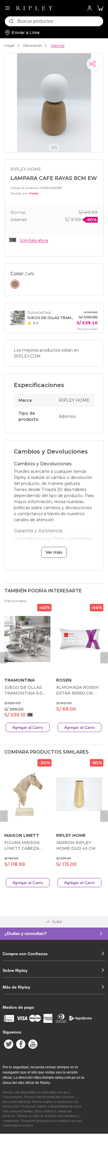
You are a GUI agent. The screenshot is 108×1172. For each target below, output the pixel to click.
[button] (100, 8)
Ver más (54, 552)
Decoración (32, 45)
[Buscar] (11, 21)
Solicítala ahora (34, 240)
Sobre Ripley (15, 970)
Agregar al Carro (27, 727)
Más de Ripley (16, 987)
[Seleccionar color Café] (15, 284)
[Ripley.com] (34, 8)
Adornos (58, 45)
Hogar (9, 45)
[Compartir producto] (92, 64)
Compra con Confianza (25, 953)
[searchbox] (60, 21)
